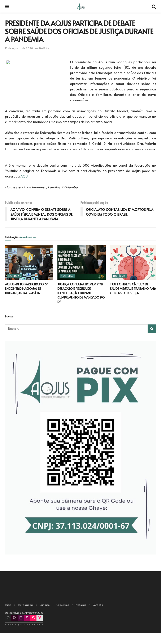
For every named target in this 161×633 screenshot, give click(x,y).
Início (8, 605)
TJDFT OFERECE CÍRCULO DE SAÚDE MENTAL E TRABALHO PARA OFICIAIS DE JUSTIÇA (133, 288)
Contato (98, 605)
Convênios (62, 605)
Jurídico (45, 605)
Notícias (44, 48)
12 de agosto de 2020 (19, 48)
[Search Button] (152, 328)
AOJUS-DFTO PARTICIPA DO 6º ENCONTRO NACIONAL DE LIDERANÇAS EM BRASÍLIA (26, 288)
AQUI (25, 176)
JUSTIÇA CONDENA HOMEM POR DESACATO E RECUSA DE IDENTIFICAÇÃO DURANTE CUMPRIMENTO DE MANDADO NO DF (81, 293)
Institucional (25, 605)
